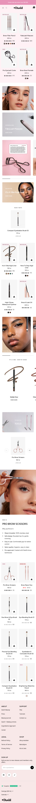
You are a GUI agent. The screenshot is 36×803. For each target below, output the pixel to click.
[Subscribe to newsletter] (32, 767)
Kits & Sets (22, 748)
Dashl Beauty (5, 710)
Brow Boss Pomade (26, 70)
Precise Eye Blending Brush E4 (9, 653)
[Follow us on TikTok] (14, 775)
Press (3, 714)
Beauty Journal (6, 718)
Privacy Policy (5, 748)
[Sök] (6, 8)
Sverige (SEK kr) (6, 791)
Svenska (4, 795)
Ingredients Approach (8, 726)
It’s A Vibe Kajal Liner (9, 266)
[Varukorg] (33, 8)
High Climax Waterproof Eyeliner (9, 303)
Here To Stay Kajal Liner (26, 267)
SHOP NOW (14, 399)
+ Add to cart (18, 236)
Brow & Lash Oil (26, 302)
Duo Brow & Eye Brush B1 (9, 618)
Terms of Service (6, 744)
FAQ (20, 710)
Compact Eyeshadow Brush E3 (18, 230)
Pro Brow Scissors (18, 457)
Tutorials (22, 714)
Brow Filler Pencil (9, 36)
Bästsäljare (23, 744)
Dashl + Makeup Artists (8, 722)
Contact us (22, 718)
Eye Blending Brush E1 (26, 617)
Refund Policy (5, 740)
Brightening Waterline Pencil (26, 687)
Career (3, 730)
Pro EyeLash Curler (9, 70)
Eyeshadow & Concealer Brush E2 (27, 653)
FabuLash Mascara (26, 36)
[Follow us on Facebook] (3, 775)
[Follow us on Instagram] (9, 775)
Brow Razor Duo (26, 585)
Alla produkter (24, 740)
